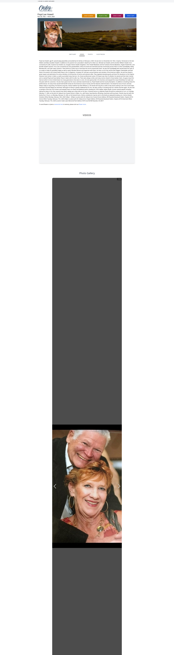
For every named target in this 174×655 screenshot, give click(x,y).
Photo (90, 54)
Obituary (72, 54)
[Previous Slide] (55, 486)
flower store (82, 104)
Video (82, 54)
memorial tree (58, 104)
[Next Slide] (119, 486)
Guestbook (101, 54)
